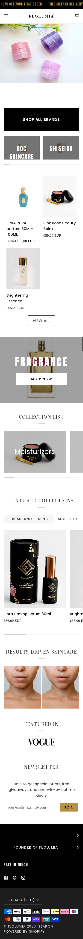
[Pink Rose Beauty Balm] (60, 196)
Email (11, 812)
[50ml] (23, 196)
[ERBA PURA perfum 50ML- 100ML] (23, 196)
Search (45, 926)
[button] (46, 835)
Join (69, 807)
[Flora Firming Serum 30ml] (35, 569)
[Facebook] (6, 878)
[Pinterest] (14, 878)
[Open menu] (11, 16)
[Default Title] (60, 196)
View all (41, 320)
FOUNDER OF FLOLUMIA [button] (35, 847)
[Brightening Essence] (23, 268)
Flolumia (17, 926)
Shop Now (41, 378)
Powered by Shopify (24, 931)
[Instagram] (23, 878)
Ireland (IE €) (21, 899)
